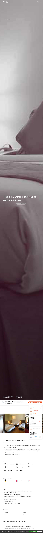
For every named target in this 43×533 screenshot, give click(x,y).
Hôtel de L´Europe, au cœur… (21, 19)
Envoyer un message (37, 407)
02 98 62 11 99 (35, 410)
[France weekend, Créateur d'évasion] (5, 2)
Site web (33, 413)
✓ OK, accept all (33, 531)
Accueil (4, 19)
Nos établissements (11, 19)
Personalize (39, 531)
